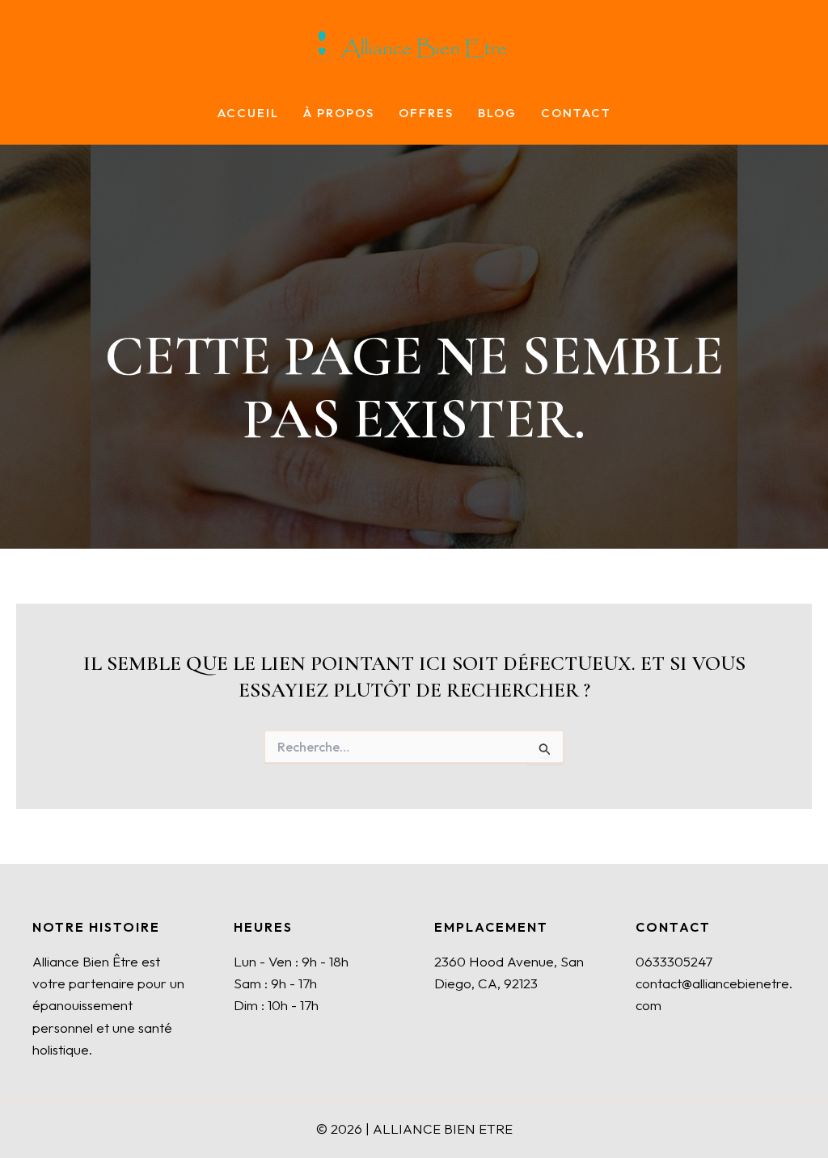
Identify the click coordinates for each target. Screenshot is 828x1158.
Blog (497, 113)
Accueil (248, 113)
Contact (576, 113)
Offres (426, 113)
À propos (338, 113)
